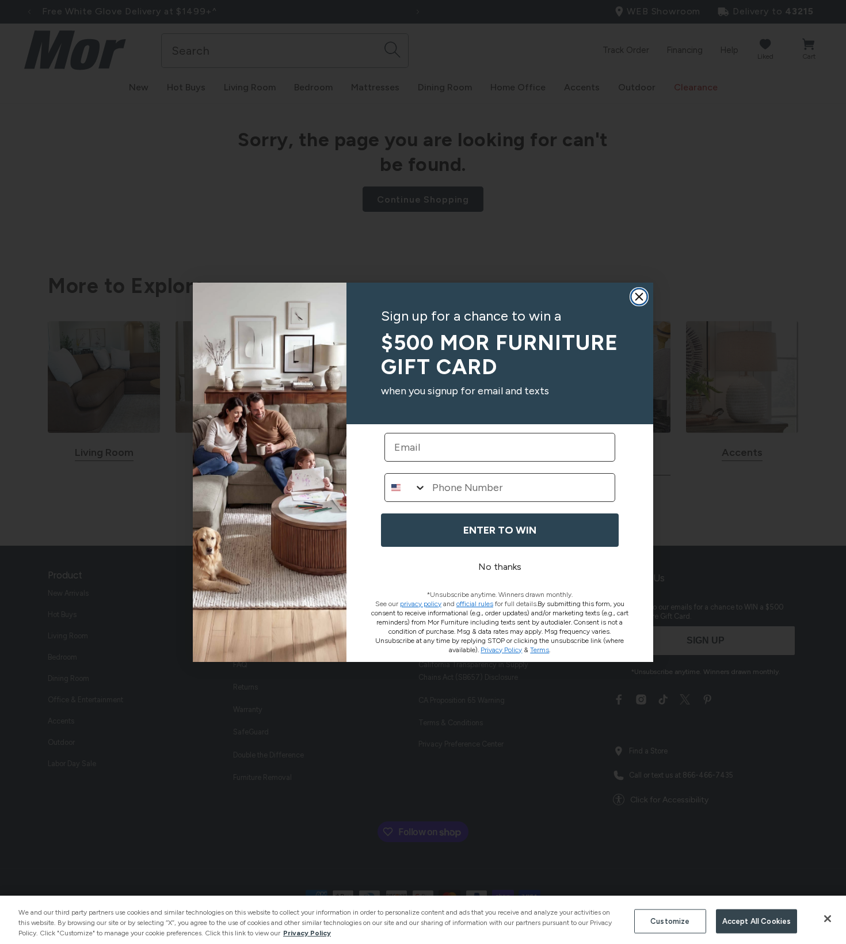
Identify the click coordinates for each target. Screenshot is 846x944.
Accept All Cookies (756, 921)
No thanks (499, 566)
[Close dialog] (639, 296)
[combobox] (405, 487)
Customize (669, 921)
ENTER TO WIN (499, 530)
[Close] (827, 918)
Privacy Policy (307, 933)
